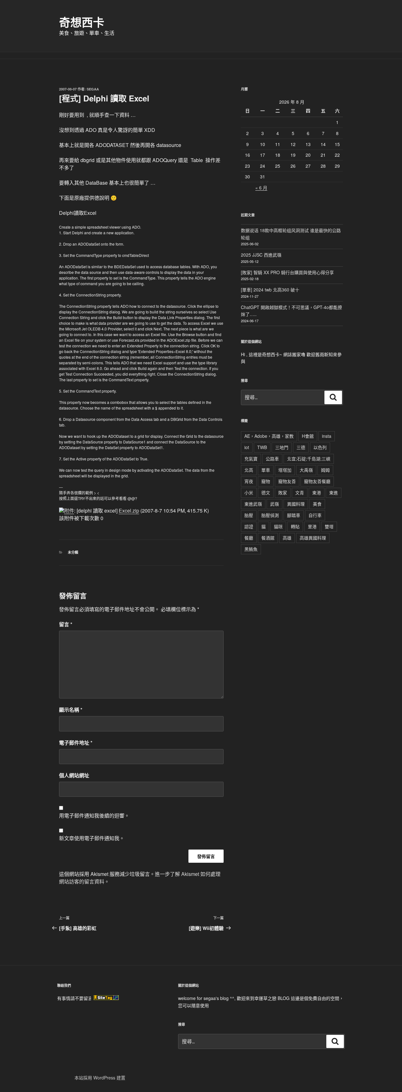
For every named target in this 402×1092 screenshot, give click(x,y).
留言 (65, 624)
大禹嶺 (306, 470)
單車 (265, 470)
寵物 (265, 481)
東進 (333, 492)
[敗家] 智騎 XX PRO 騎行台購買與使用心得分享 (287, 272)
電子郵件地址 (75, 742)
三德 (300, 447)
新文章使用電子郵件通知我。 (91, 838)
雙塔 (329, 526)
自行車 (315, 515)
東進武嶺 (253, 504)
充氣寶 (251, 458)
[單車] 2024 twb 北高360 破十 (270, 289)
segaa (93, 89)
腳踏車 (293, 515)
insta (326, 436)
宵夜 (248, 481)
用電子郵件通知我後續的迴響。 (94, 815)
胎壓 (248, 515)
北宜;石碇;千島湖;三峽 (308, 458)
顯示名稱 (70, 709)
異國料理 (296, 504)
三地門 (281, 447)
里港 (312, 526)
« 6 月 (261, 187)
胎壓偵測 (270, 515)
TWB (262, 447)
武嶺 (274, 504)
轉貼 (295, 526)
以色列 (320, 447)
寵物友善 (287, 481)
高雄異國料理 (313, 538)
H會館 (308, 436)
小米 (248, 492)
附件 (69, 510)
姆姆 (325, 470)
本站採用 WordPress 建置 (99, 1077)
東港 (316, 492)
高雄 (287, 538)
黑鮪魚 (251, 549)
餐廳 (248, 538)
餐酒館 (267, 538)
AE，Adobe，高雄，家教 (269, 436)
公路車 (272, 458)
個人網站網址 (74, 775)
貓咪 (278, 526)
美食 (317, 504)
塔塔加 (284, 470)
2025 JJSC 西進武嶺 (261, 255)
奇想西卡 (81, 22)
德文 (265, 492)
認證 (248, 526)
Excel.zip (129, 510)
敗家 (282, 492)
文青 (299, 492)
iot (246, 447)
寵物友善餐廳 (317, 481)
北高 (248, 470)
